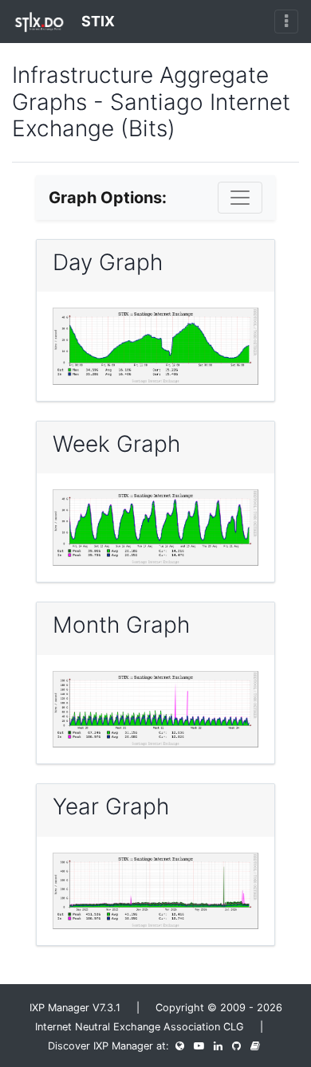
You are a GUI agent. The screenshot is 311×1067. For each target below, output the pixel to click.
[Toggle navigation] (286, 21)
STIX (96, 21)
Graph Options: (108, 197)
